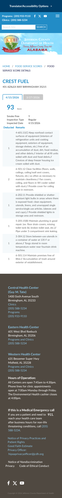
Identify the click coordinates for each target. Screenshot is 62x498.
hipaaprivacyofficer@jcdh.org (26, 454)
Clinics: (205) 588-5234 (14, 20)
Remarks (20, 127)
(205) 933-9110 (17, 316)
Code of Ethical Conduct (34, 466)
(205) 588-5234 (17, 308)
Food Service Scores (28, 66)
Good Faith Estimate (20, 446)
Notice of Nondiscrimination (25, 462)
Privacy (10, 466)
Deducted (8, 127)
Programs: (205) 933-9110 (16, 16)
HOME (6, 66)
